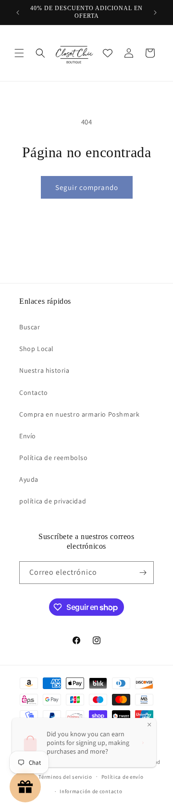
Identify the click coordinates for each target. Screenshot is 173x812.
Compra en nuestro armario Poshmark (79, 414)
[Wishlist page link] (107, 53)
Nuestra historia (44, 370)
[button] (19, 53)
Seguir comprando (86, 187)
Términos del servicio (65, 776)
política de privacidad (52, 501)
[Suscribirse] (142, 572)
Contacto (33, 392)
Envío (27, 436)
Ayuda (28, 479)
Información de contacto (91, 791)
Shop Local (36, 348)
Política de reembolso (53, 457)
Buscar (29, 327)
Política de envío (122, 776)
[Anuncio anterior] (17, 12)
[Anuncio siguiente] (155, 12)
